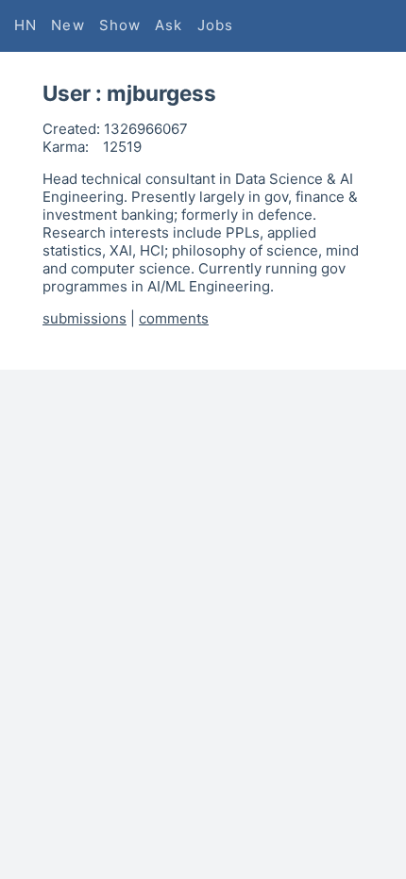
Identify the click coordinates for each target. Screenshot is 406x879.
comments (174, 318)
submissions (84, 318)
